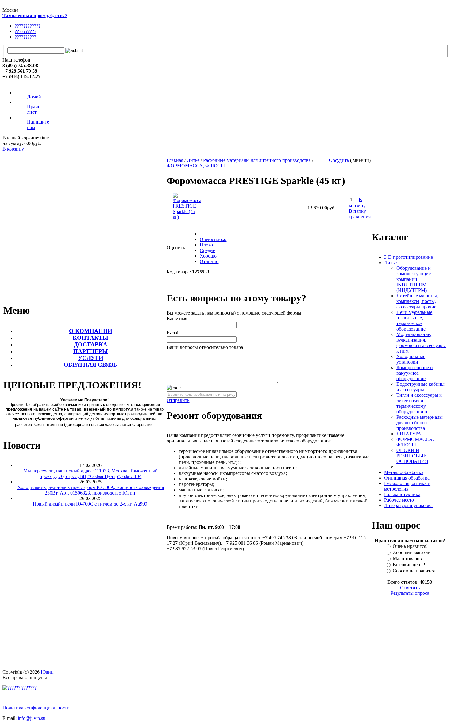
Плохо (206, 244)
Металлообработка (403, 472)
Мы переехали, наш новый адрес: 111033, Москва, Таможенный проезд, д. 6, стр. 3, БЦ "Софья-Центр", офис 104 (90, 473)
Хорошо (208, 255)
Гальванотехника (402, 494)
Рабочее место (399, 499)
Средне (207, 250)
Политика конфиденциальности (36, 707)
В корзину (13, 148)
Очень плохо (213, 239)
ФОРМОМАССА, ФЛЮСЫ (196, 165)
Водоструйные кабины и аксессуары (420, 386)
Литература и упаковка (408, 505)
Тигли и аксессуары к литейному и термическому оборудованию (419, 403)
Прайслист (33, 109)
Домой (34, 96)
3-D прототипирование (408, 257)
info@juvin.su (31, 718)
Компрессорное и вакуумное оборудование (414, 373)
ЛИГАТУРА (408, 433)
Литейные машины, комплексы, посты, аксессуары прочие (417, 301)
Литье (193, 160)
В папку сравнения (360, 213)
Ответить (410, 587)
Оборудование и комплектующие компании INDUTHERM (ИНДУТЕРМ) (413, 279)
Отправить (178, 400)
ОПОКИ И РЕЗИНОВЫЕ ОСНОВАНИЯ (412, 456)
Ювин (47, 671)
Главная (175, 160)
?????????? (25, 31)
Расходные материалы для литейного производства (257, 160)
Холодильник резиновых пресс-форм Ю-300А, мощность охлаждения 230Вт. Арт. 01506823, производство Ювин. (90, 490)
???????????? (27, 26)
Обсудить (339, 160)
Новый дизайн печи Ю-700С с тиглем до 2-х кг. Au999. (90, 503)
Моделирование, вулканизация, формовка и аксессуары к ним (421, 342)
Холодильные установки (410, 359)
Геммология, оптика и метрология (407, 486)
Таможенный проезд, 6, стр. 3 (34, 15)
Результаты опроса (410, 593)
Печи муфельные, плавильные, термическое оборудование (415, 320)
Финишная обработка (407, 477)
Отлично (209, 261)
